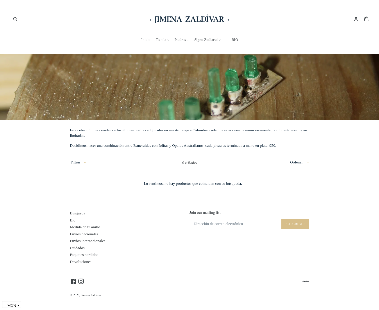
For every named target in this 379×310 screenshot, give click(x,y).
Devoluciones (80, 262)
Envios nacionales (84, 234)
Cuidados (77, 248)
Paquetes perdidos (84, 255)
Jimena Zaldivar (91, 295)
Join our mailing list (205, 212)
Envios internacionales (87, 241)
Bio (72, 220)
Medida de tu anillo (85, 227)
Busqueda (77, 213)
